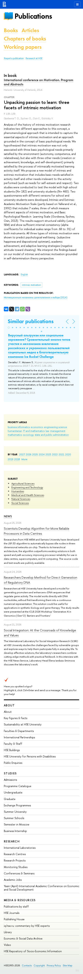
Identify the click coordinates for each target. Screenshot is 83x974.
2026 (28, 454)
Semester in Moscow (16, 824)
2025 (35, 454)
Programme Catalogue (17, 786)
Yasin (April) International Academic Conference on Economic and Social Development (41, 887)
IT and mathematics (34, 431)
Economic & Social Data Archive (23, 938)
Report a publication (14, 58)
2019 (10, 459)
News (8, 516)
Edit (77, 970)
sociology (28, 434)
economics (37, 427)
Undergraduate (13, 792)
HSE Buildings (12, 750)
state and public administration (52, 434)
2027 (22, 454)
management (57, 431)
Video (7, 945)
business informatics (19, 427)
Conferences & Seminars (19, 873)
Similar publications (30, 321)
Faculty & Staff (13, 743)
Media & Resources (20, 900)
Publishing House (14, 919)
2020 (68, 454)
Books (11, 30)
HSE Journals (11, 913)
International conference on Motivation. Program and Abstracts (38, 82)
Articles (30, 30)
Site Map (67, 965)
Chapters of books (25, 38)
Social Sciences (20, 503)
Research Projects (14, 860)
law (47, 431)
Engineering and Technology (27, 487)
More (24, 459)
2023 (48, 454)
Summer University (15, 811)
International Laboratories (20, 848)
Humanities (17, 491)
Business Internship (15, 831)
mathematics (15, 434)
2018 (17, 459)
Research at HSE (34, 58)
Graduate (9, 799)
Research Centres (15, 854)
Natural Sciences (20, 499)
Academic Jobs (13, 880)
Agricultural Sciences (22, 483)
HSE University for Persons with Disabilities (30, 756)
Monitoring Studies (15, 867)
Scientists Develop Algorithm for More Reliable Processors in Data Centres (36, 531)
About (9, 705)
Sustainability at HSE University (23, 724)
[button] (9, 327)
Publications (33, 16)
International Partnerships (19, 737)
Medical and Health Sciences (27, 495)
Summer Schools (14, 818)
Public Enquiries (13, 763)
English (24, 274)
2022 (55, 454)
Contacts (27, 965)
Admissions (10, 780)
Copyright (39, 965)
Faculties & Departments (19, 731)
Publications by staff (16, 906)
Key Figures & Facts (15, 718)
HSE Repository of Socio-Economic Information (33, 951)
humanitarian (15, 431)
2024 (42, 454)
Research (12, 841)
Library (8, 932)
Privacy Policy (54, 965)
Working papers (23, 47)
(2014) (35, 297)
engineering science (55, 427)
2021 (61, 454)
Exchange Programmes (17, 805)
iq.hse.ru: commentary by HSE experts (27, 926)
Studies (10, 773)
